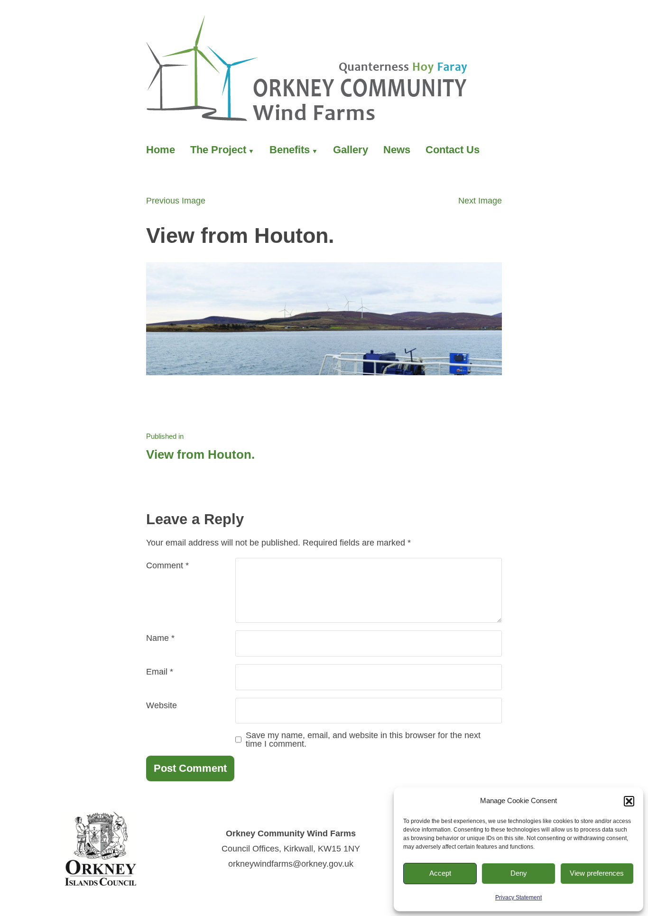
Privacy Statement (518, 897)
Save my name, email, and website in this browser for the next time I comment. (363, 739)
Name (160, 638)
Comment (167, 565)
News (396, 150)
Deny (518, 873)
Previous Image (175, 200)
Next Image (480, 200)
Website (161, 705)
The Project (218, 150)
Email (159, 671)
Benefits (289, 150)
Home (160, 150)
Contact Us (453, 150)
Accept (440, 873)
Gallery (350, 150)
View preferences (597, 873)
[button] (629, 801)
